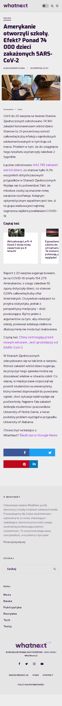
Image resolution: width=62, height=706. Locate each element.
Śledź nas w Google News (39, 435)
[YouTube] (42, 664)
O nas (35, 675)
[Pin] (16, 464)
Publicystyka (12, 607)
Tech (6, 620)
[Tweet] (42, 452)
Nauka (7, 18)
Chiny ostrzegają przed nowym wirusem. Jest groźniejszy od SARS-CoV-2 (30, 342)
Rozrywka (10, 613)
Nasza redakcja (18, 675)
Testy (7, 626)
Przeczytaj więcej (14, 542)
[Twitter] (26, 664)
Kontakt (48, 675)
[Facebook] (19, 664)
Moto (7, 595)
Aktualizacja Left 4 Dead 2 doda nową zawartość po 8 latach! (19, 246)
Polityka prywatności (31, 684)
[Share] (16, 452)
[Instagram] (34, 664)
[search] (55, 569)
